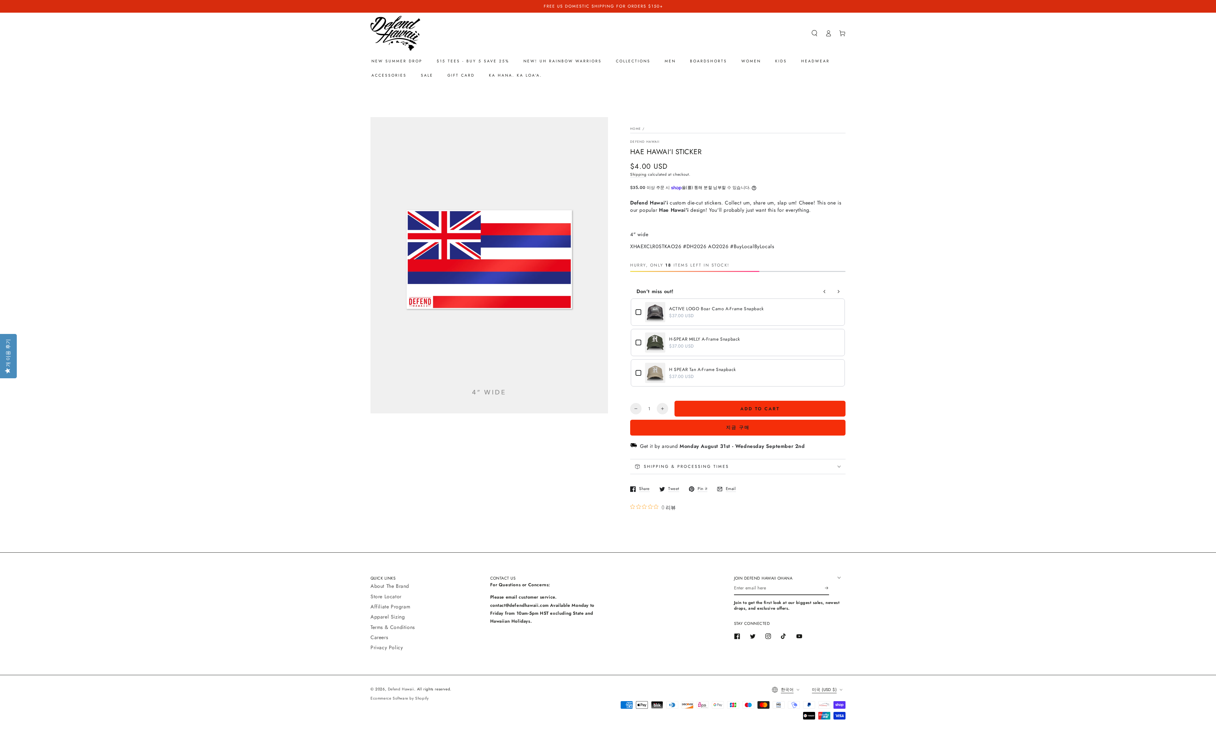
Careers (379, 637)
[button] (814, 33)
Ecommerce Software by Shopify (399, 698)
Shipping (638, 174)
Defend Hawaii (644, 142)
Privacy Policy (386, 647)
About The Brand (389, 586)
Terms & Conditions (392, 627)
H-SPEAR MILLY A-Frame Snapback (704, 339)
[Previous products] (825, 291)
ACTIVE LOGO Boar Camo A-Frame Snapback (716, 308)
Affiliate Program (390, 606)
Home (635, 128)
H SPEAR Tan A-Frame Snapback (702, 369)
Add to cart (760, 408)
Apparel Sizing (387, 616)
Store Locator (386, 596)
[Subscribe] (827, 588)
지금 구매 (738, 427)
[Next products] (839, 291)
